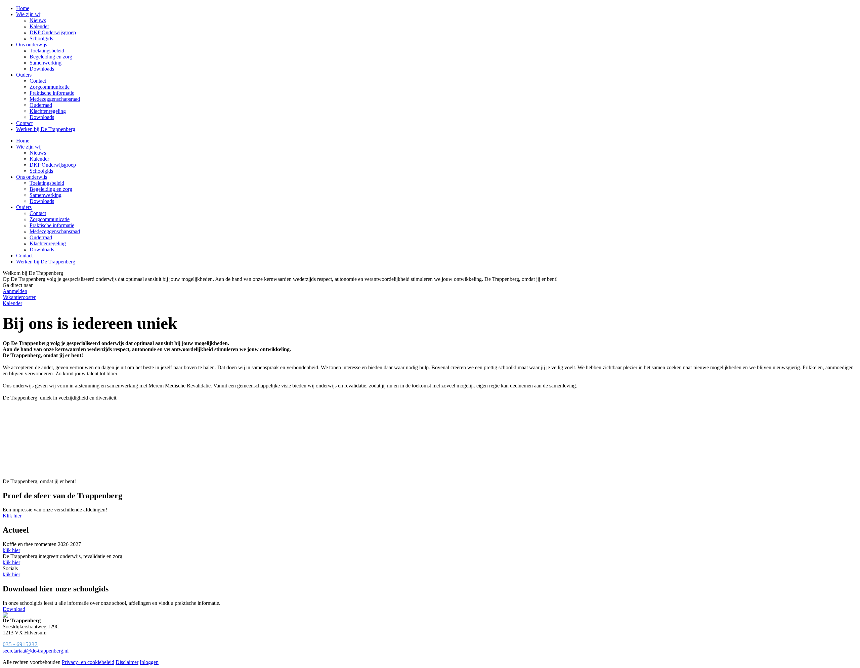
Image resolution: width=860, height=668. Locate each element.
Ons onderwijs (31, 177)
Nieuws (38, 153)
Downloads (42, 201)
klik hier (11, 550)
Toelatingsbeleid (47, 183)
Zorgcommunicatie (50, 219)
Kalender (39, 159)
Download (14, 609)
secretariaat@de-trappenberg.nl (36, 651)
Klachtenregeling (48, 243)
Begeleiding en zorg (51, 189)
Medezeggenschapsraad (55, 231)
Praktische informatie (52, 225)
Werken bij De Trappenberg (45, 261)
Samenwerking (45, 195)
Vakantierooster (19, 297)
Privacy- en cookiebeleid (88, 662)
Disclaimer (127, 662)
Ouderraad (41, 237)
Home (22, 140)
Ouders (24, 207)
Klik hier (12, 515)
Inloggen (149, 662)
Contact (38, 213)
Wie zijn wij (29, 147)
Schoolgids (41, 171)
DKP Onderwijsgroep (53, 165)
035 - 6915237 (20, 644)
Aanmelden (15, 291)
